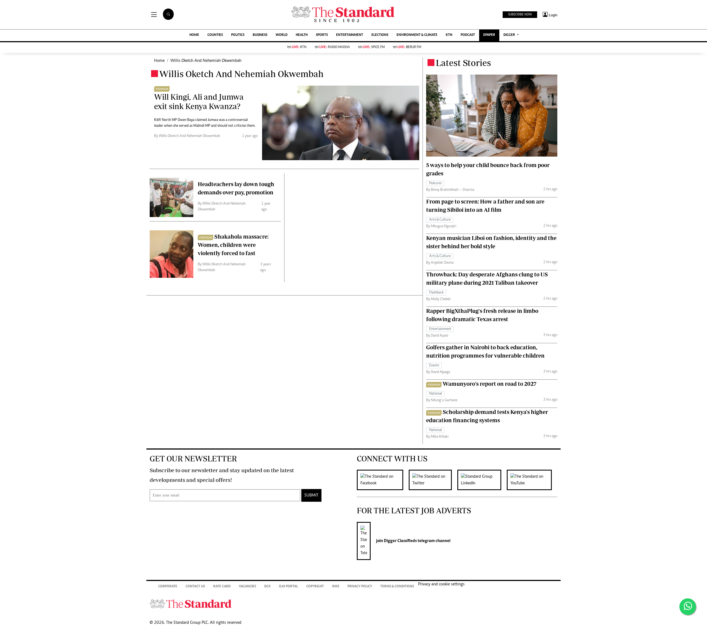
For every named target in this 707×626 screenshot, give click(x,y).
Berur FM (409, 47)
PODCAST (468, 35)
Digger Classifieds (400, 541)
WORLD (281, 35)
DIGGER (509, 35)
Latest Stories (463, 63)
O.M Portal (288, 586)
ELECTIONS (379, 35)
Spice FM (374, 47)
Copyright (315, 586)
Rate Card (222, 586)
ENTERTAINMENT (349, 35)
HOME (194, 35)
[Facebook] (383, 480)
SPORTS (322, 35)
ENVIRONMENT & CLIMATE (417, 35)
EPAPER (489, 35)
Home (159, 61)
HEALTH (302, 35)
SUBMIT (311, 495)
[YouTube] (532, 480)
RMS (335, 586)
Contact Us (195, 586)
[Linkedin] (482, 480)
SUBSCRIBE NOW (520, 14)
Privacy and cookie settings (441, 584)
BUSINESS (260, 35)
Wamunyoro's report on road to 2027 (489, 384)
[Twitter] (433, 480)
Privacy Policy (359, 586)
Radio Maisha (334, 47)
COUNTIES (215, 35)
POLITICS (237, 35)
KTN (449, 35)
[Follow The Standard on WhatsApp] (687, 606)
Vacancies (247, 586)
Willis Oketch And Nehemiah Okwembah (205, 61)
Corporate (167, 586)
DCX (267, 586)
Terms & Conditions (397, 586)
